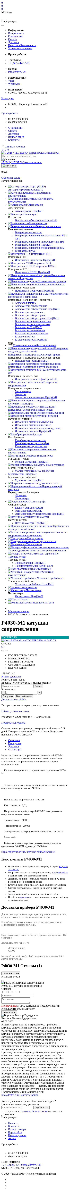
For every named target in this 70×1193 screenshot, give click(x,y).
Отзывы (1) (14, 749)
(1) (2, 646)
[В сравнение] (6, 650)
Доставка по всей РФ (13, 699)
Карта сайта (15, 1132)
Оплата (12, 39)
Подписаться (41, 1107)
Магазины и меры (18, 611)
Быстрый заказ (24, 696)
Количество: (8, 689)
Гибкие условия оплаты (15, 711)
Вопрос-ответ (16, 33)
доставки (30, 925)
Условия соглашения (20, 48)
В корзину (8, 696)
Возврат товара (17, 1129)
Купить (38, 686)
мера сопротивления (13, 851)
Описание (14, 740)
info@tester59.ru (17, 71)
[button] (7, 98)
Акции (12, 1138)
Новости (13, 1123)
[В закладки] (2, 650)
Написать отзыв (11, 973)
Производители (17, 1135)
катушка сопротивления (41, 851)
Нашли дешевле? (11, 676)
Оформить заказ (10, 177)
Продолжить (9, 1012)
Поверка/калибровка (13, 722)
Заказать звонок (32, 162)
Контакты (14, 139)
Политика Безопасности (22, 45)
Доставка (13, 42)
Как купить (14, 743)
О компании (15, 36)
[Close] (2, 980)
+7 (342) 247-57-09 (18, 63)
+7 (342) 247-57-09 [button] (12, 1164)
